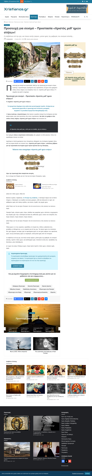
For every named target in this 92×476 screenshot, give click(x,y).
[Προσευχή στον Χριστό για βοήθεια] (17, 423)
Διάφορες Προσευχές (19, 286)
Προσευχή (28, 292)
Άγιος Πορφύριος (66, 427)
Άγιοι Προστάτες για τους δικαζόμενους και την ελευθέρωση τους (55, 396)
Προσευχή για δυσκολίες (41, 292)
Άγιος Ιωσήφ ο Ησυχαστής (69, 423)
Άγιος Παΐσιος (65, 425)
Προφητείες (64, 450)
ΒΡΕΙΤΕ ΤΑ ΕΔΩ (18, 266)
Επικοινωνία (64, 465)
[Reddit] (42, 81)
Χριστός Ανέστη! (19, 184)
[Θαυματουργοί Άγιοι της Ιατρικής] (36, 388)
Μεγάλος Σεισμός (15, 289)
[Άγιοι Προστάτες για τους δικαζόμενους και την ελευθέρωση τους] (56, 388)
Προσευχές (34, 16)
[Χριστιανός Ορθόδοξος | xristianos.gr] (16, 9)
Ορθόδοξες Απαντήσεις (30, 289)
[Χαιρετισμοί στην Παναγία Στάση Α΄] (77, 370)
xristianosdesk (10, 39)
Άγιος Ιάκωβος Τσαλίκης (68, 421)
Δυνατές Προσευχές (33, 286)
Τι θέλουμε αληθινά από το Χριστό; (76, 395)
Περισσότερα (65, 16)
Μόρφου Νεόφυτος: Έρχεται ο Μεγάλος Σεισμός (44, 458)
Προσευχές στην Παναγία (47, 289)
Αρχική (7, 16)
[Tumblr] (35, 81)
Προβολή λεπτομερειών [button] (78, 473)
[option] (32, 318)
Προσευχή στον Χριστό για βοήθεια (12, 432)
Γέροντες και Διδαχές (67, 434)
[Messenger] (46, 81)
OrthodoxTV (75, 16)
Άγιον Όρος (64, 432)
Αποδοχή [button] (87, 473)
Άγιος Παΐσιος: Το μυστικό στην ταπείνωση (33, 1)
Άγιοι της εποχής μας (67, 416)
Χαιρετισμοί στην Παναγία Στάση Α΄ (76, 376)
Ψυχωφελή (14, 16)
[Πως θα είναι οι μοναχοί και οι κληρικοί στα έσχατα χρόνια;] (17, 449)
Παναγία (57, 16)
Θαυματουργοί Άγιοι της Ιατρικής (35, 395)
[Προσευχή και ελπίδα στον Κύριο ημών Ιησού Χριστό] (37, 186)
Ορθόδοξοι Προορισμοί (67, 443)
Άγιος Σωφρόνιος (66, 430)
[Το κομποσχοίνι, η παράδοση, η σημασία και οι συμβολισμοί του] (46, 423)
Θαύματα (50, 16)
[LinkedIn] (32, 81)
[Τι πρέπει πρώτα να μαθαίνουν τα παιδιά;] (36, 370)
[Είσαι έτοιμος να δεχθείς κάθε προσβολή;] (15, 388)
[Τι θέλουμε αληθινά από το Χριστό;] (77, 388)
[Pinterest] (39, 81)
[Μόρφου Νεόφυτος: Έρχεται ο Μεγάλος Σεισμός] (46, 449)
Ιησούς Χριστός (47, 286)
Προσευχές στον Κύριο (15, 292)
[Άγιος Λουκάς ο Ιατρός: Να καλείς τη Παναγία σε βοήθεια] (56, 370)
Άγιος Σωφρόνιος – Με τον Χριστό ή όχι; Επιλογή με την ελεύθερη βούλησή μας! (15, 378)
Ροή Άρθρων (42, 16)
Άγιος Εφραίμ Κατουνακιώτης (69, 419)
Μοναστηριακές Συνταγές (68, 441)
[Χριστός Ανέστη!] (10, 186)
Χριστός (53, 292)
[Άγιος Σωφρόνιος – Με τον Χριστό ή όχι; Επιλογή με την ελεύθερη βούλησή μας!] (15, 370)
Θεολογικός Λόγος (24, 16)
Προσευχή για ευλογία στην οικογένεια (32, 318)
